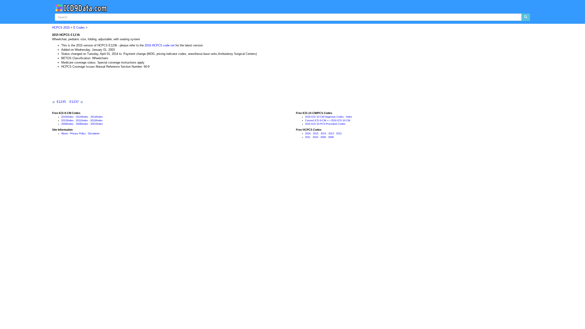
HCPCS (57, 27)
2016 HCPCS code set (160, 45)
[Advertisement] (135, 84)
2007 (93, 123)
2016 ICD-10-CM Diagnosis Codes (324, 116)
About (64, 133)
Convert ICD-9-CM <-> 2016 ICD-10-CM (327, 120)
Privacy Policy (78, 133)
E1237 (74, 101)
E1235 (61, 101)
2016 (308, 133)
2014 (78, 116)
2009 (64, 123)
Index (70, 116)
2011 (78, 120)
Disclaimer (94, 133)
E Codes (79, 27)
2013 (93, 116)
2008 (78, 123)
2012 (64, 120)
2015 (66, 27)
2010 (93, 120)
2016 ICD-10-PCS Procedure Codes (325, 123)
